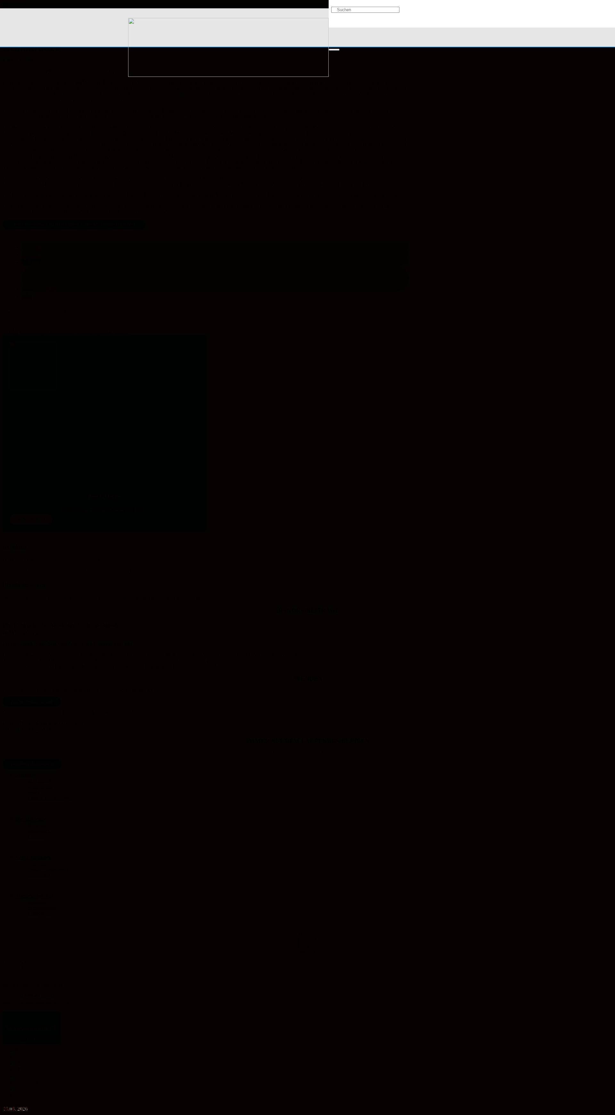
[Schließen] (334, 50)
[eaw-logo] (228, 75)
